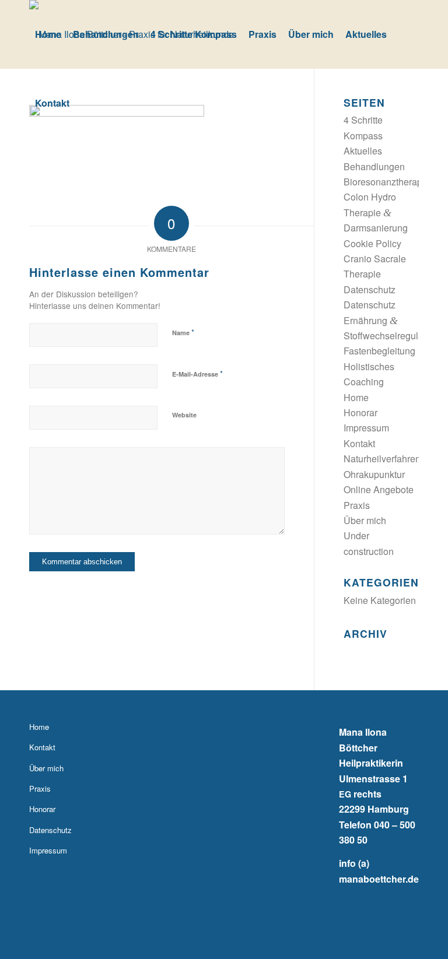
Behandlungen (374, 166)
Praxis (357, 505)
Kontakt (359, 443)
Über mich (365, 520)
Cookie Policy (372, 243)
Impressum (366, 427)
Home (356, 397)
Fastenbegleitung (379, 350)
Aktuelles (363, 150)
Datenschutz (370, 289)
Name (183, 332)
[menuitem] (48, 34)
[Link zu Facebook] (410, 944)
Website (184, 414)
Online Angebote (379, 489)
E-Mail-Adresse (197, 373)
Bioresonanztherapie (387, 181)
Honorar (360, 412)
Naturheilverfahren (382, 458)
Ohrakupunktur (374, 474)
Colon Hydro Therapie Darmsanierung (376, 212)
